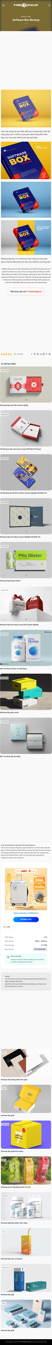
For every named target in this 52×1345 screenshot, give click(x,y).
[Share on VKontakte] (41, 354)
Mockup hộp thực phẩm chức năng (14, 1223)
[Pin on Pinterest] (38, 354)
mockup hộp (37, 131)
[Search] (49, 5)
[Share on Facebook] (32, 354)
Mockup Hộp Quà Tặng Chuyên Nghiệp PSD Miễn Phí (20, 537)
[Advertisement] (26, 61)
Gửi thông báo (40, 949)
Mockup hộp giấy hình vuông (12, 1151)
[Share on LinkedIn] (44, 354)
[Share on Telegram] (50, 354)
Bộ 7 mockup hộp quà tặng (10, 756)
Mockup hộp (26, 17)
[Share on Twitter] (35, 354)
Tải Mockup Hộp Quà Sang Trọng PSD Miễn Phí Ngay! (20, 449)
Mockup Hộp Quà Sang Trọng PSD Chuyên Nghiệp (19, 625)
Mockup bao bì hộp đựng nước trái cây (15, 1187)
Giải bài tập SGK (40, 1342)
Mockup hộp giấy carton (9, 712)
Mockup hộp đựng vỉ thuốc (10, 581)
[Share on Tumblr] (47, 354)
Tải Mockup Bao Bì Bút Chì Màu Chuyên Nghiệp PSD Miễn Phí (23, 493)
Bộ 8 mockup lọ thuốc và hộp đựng (13, 669)
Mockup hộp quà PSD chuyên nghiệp (14, 405)
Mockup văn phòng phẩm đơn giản (14, 1080)
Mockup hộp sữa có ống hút (11, 1259)
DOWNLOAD (26, 919)
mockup (29, 272)
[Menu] (3, 5)
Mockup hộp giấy (7, 1115)
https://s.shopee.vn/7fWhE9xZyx (26, 913)
